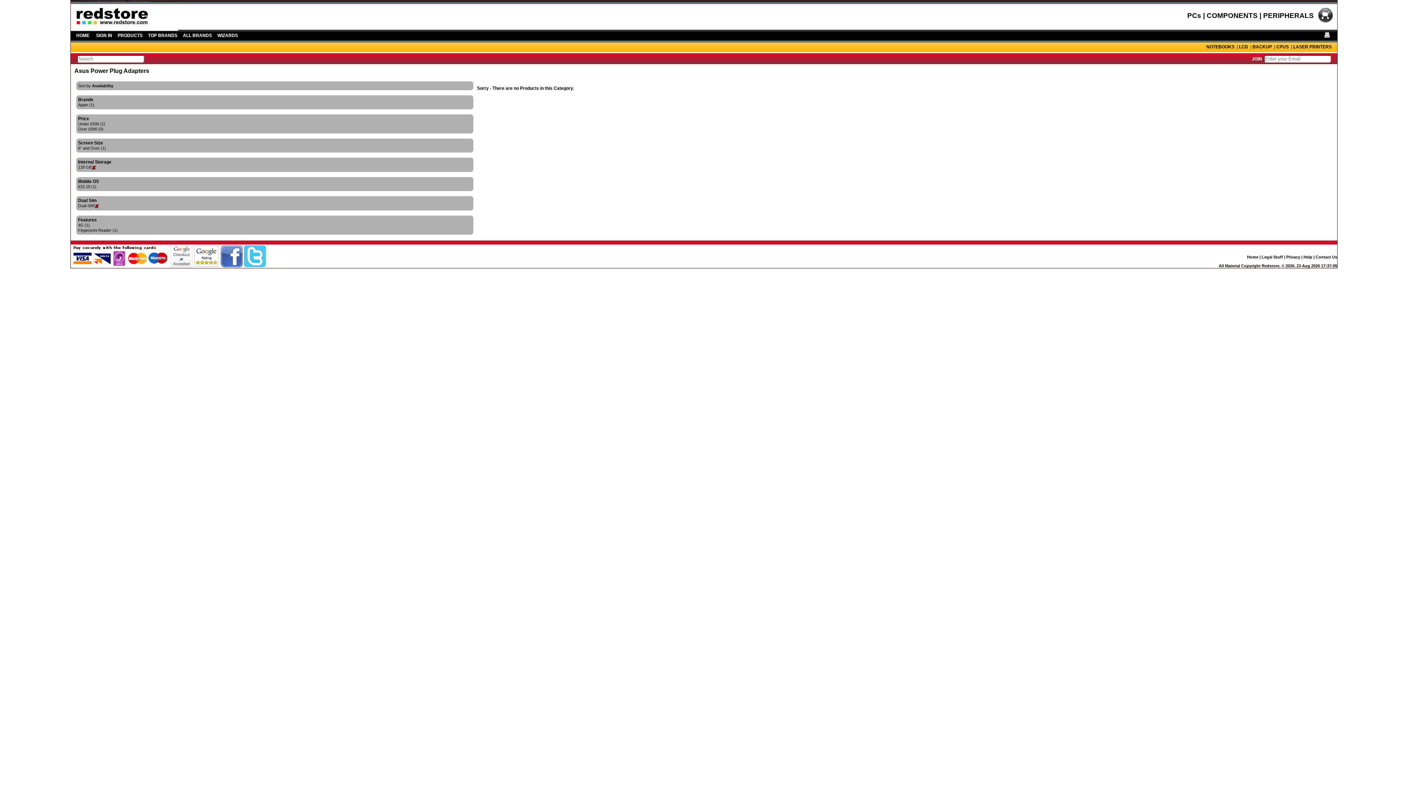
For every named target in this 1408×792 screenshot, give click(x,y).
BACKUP (1262, 47)
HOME (82, 35)
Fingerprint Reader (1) (98, 230)
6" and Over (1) (92, 148)
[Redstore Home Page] (124, 28)
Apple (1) (86, 105)
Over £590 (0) (90, 129)
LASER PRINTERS (1312, 47)
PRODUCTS (130, 35)
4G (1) (84, 225)
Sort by (95, 86)
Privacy (1293, 257)
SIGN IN (104, 35)
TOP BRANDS (162, 35)
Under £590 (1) (91, 124)
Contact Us (1326, 257)
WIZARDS (227, 35)
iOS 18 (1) (87, 186)
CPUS (1282, 47)
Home (1252, 257)
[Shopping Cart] (1325, 21)
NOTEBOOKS (1220, 47)
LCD (1243, 47)
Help (1308, 257)
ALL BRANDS (197, 35)
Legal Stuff (1272, 257)
